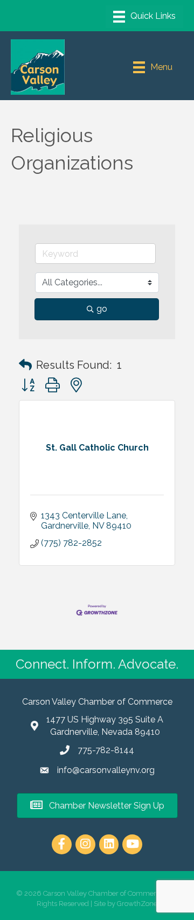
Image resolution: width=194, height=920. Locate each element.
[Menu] (144, 16)
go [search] (101, 309)
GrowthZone (137, 904)
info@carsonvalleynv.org (106, 770)
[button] (25, 365)
